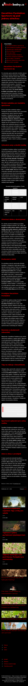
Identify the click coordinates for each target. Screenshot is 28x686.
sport (25, 489)
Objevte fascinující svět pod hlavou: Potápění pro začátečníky (13, 557)
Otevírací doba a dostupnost (14, 51)
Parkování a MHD (11, 53)
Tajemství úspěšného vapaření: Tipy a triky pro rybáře (13, 510)
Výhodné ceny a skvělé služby (14, 49)
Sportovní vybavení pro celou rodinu (15, 60)
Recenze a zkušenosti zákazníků (15, 56)
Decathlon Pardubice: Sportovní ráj (15, 45)
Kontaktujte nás (16, 483)
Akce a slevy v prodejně (12, 62)
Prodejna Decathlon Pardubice (14, 54)
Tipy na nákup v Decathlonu (13, 58)
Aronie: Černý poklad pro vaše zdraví (13, 619)
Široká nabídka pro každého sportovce (16, 47)
